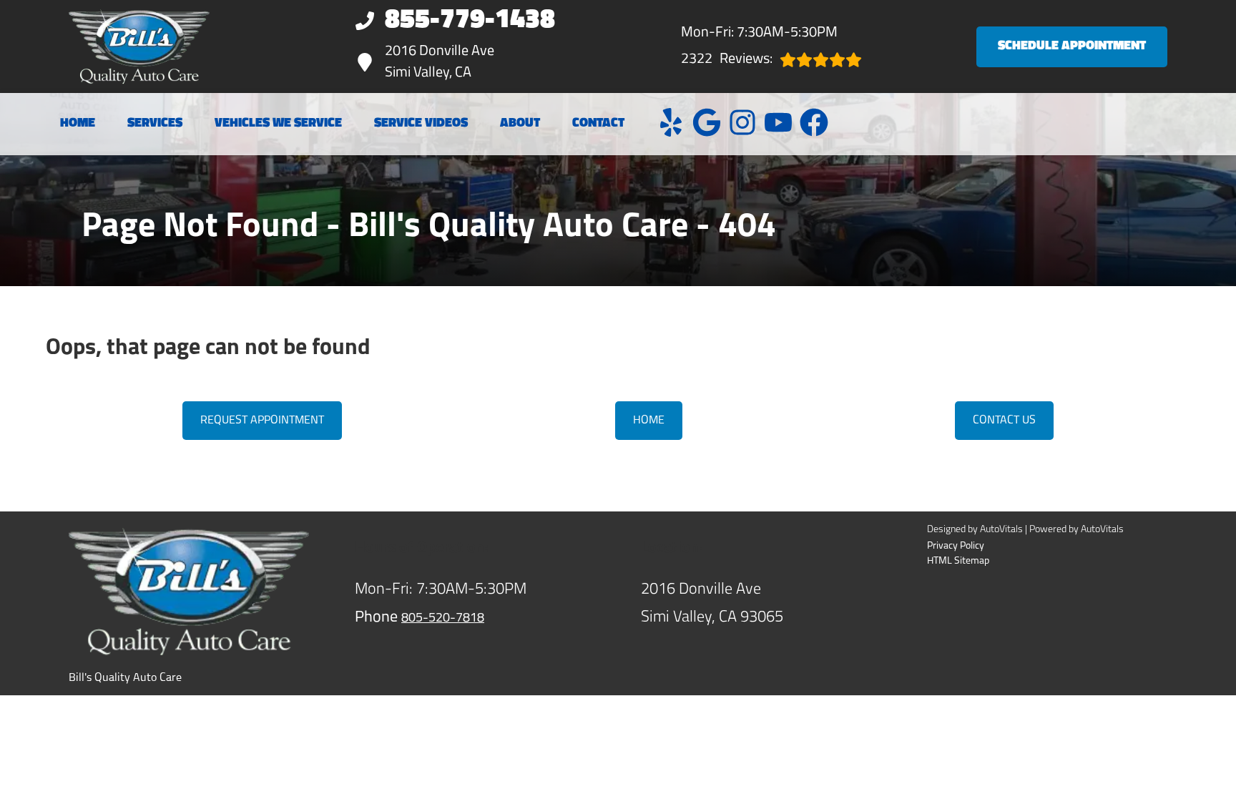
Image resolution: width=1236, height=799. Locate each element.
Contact (598, 123)
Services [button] (154, 123)
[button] (671, 122)
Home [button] (648, 420)
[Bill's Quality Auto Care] (139, 46)
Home (77, 123)
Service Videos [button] (421, 123)
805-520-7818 (442, 618)
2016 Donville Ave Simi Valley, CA (439, 62)
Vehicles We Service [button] (278, 123)
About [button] (520, 123)
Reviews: (726, 59)
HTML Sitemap (958, 561)
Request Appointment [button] (262, 420)
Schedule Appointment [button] (1072, 46)
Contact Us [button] (1004, 420)
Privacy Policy (955, 546)
